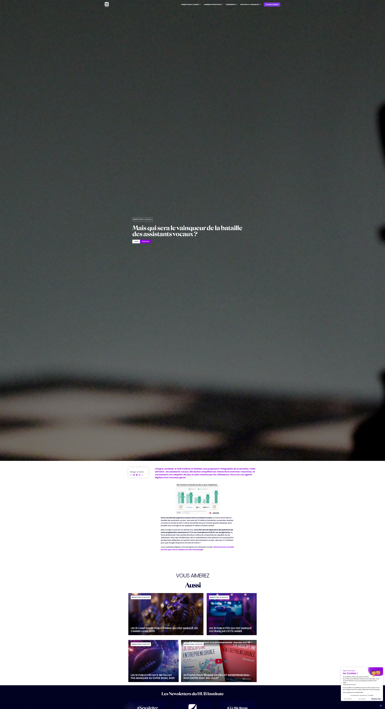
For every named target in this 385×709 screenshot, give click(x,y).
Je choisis (361, 699)
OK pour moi (376, 699)
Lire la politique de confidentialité (353, 692)
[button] (191, 5)
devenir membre (272, 5)
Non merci (348, 699)
